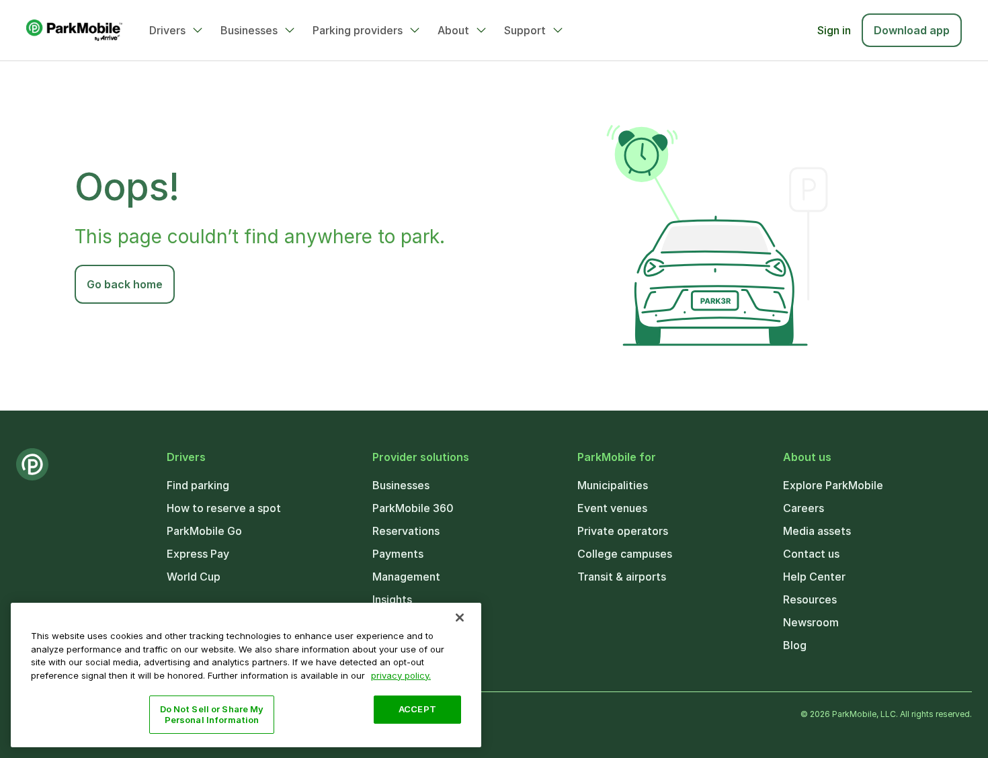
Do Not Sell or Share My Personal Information (212, 714)
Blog (795, 645)
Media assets (817, 531)
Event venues (612, 508)
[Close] (460, 617)
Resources (810, 599)
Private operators (622, 531)
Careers (803, 508)
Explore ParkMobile (833, 485)
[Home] (74, 30)
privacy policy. (401, 674)
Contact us (811, 553)
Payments (397, 553)
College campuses (624, 553)
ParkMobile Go (204, 531)
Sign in (834, 30)
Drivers (167, 30)
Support (525, 30)
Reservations (406, 531)
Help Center (814, 576)
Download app (912, 30)
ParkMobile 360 (413, 508)
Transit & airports (621, 576)
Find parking (198, 485)
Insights (392, 599)
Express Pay (198, 553)
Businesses (249, 30)
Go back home (125, 284)
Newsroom (811, 622)
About (453, 30)
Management (406, 576)
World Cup (193, 576)
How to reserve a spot (224, 508)
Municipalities (612, 485)
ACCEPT (417, 709)
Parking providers (358, 30)
